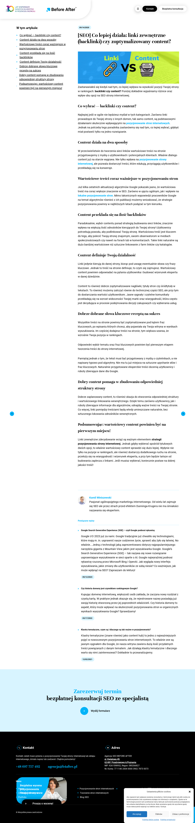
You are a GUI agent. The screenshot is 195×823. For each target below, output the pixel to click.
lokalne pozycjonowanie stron (95, 195)
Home (21, 788)
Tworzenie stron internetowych (94, 793)
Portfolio (22, 797)
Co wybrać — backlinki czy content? (40, 35)
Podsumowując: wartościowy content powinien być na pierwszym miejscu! (41, 86)
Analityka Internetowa (28, 793)
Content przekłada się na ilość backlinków (37, 55)
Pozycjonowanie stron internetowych (97, 788)
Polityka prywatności (167, 820)
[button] (189, 791)
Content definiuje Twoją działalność (40, 61)
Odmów (158, 814)
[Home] (61, 9)
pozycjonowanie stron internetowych (148, 123)
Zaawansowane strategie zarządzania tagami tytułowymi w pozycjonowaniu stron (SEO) (12, 414)
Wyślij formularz (100, 710)
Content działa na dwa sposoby (38, 39)
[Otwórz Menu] (138, 9)
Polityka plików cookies (150, 820)
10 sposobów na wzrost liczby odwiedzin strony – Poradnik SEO (183, 414)
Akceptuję (137, 814)
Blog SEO (84, 797)
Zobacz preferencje (180, 814)
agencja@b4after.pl (62, 766)
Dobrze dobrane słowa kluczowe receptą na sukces (38, 68)
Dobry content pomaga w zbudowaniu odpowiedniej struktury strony (41, 77)
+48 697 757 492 (28, 766)
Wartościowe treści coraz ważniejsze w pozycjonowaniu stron (42, 46)
